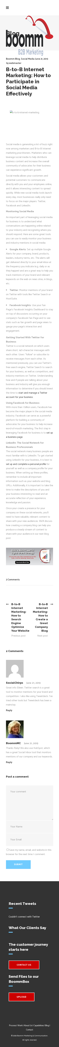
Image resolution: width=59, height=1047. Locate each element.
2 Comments (13, 580)
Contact (29, 1030)
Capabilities (39, 1025)
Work (20, 1025)
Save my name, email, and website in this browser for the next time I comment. (28, 852)
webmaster (15, 63)
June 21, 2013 (41, 59)
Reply (9, 710)
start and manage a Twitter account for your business (26, 395)
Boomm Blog (13, 59)
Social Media (27, 59)
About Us (28, 1025)
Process (12, 1025)
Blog (47, 1025)
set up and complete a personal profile (26, 464)
